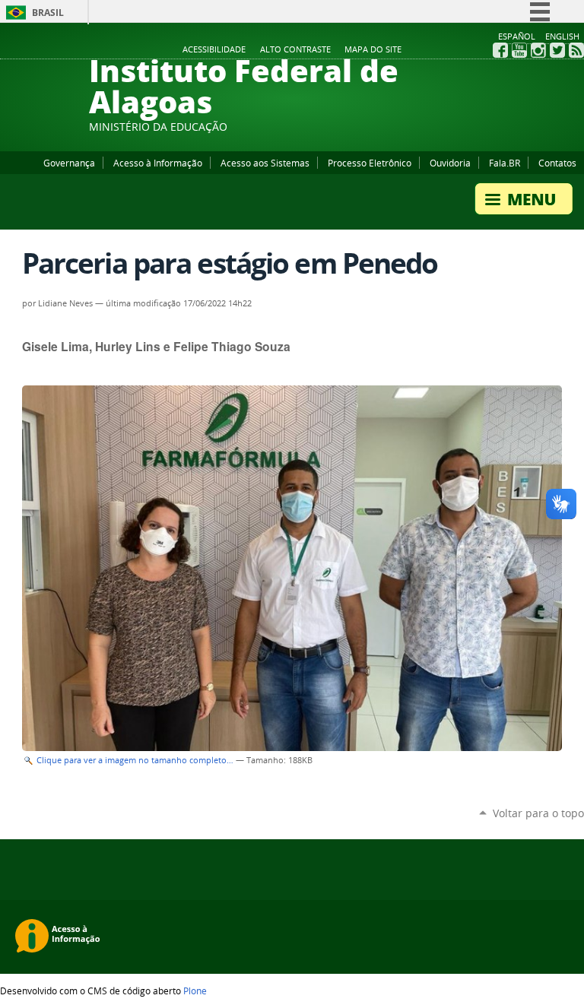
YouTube (519, 50)
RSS (576, 50)
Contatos (557, 163)
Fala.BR (504, 163)
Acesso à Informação (157, 163)
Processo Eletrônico (369, 163)
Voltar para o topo (538, 813)
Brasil (48, 12)
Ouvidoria (450, 163)
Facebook (500, 50)
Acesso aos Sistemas (265, 163)
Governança (69, 163)
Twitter (557, 50)
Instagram (538, 50)
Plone (195, 990)
